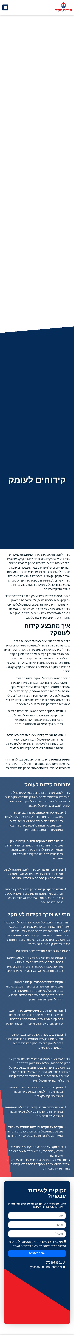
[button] (5, 7)
